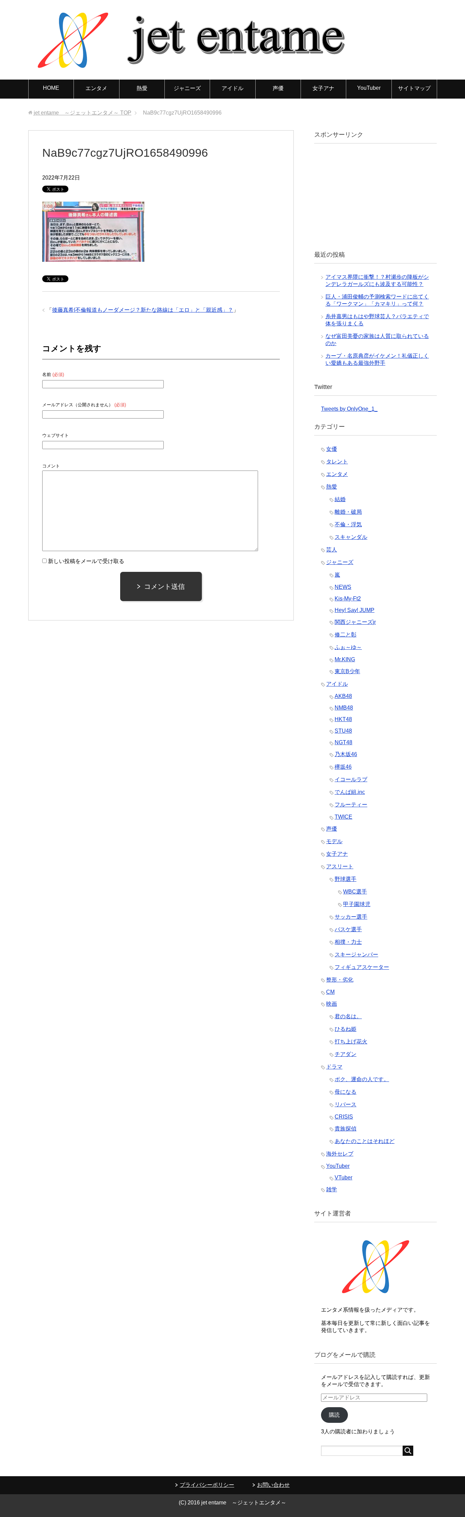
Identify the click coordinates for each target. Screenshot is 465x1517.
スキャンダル (351, 537)
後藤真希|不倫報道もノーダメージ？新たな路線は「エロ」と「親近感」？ (142, 310)
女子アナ (323, 88)
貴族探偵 (345, 1128)
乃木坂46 (346, 754)
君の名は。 (348, 1016)
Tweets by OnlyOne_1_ (349, 409)
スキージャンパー (356, 954)
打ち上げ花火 (351, 1041)
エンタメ (96, 88)
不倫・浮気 (348, 524)
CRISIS (344, 1117)
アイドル (232, 88)
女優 (331, 449)
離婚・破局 (348, 512)
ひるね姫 (345, 1029)
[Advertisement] (372, 196)
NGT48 (343, 742)
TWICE (343, 817)
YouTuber (369, 88)
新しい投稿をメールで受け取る (86, 561)
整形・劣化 (339, 980)
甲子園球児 (356, 904)
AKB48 (343, 696)
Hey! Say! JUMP (354, 610)
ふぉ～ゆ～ (348, 647)
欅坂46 (343, 767)
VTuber (343, 1177)
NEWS (343, 587)
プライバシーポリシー (207, 1485)
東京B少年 (347, 671)
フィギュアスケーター (362, 967)
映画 (331, 1004)
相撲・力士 (348, 942)
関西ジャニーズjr (355, 622)
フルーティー (351, 804)
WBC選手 (355, 891)
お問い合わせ (273, 1485)
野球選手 (345, 879)
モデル (334, 841)
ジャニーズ (187, 88)
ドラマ (334, 1067)
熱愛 (142, 88)
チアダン (345, 1054)
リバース (345, 1104)
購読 (334, 1415)
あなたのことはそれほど (365, 1141)
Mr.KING (345, 659)
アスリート (339, 866)
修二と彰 (345, 634)
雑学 (331, 1189)
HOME (51, 88)
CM (330, 992)
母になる (345, 1092)
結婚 (340, 499)
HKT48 (343, 719)
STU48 (343, 731)
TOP (82, 113)
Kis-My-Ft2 (348, 598)
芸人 (331, 549)
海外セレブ (339, 1154)
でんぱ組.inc (350, 792)
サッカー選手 (351, 917)
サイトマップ (414, 88)
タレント (337, 461)
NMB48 (344, 708)
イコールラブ (351, 779)
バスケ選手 (348, 929)
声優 (278, 88)
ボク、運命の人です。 (362, 1079)
